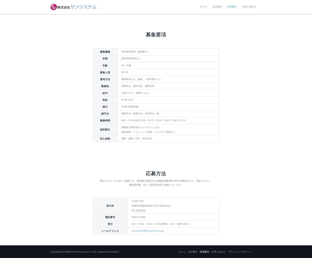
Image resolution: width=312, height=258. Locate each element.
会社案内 (192, 251)
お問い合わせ (218, 251)
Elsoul (115, 251)
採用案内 (204, 251)
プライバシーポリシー (239, 251)
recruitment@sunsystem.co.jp (147, 230)
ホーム (182, 251)
